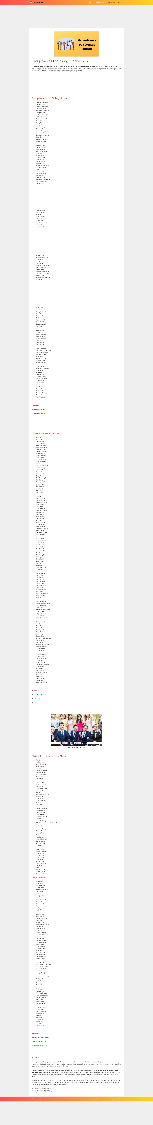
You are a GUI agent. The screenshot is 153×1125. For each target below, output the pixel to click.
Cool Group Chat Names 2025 (42, 1090)
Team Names (111, 2)
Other (119, 2)
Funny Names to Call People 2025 (43, 1092)
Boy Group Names (38, 699)
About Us (121, 1099)
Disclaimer (105, 1099)
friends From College (98, 1064)
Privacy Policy (114, 1099)
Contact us (84, 1099)
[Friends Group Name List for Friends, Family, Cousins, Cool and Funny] (37, 2)
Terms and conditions (94, 1099)
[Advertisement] (76, 16)
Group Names (98, 2)
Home (89, 2)
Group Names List (46, 1088)
